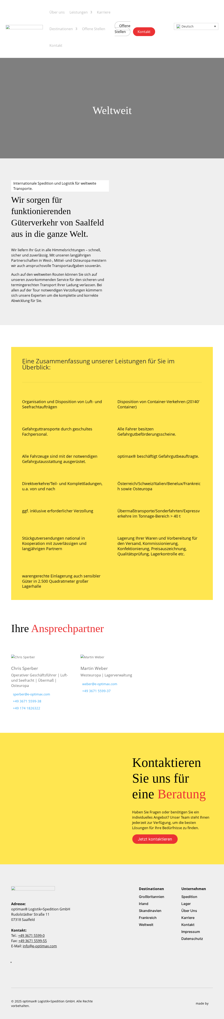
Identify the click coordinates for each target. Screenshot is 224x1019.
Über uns (57, 12)
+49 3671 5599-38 (27, 701)
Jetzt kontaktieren (155, 839)
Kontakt (55, 45)
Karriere (103, 12)
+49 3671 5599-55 (32, 940)
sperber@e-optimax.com (31, 694)
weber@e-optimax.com (99, 684)
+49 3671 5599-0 (31, 935)
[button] (196, 26)
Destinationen (61, 28)
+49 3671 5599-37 (96, 691)
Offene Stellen (93, 28)
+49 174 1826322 (26, 708)
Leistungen (79, 12)
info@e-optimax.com (40, 946)
